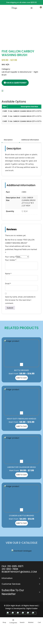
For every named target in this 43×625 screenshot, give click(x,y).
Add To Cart (21, 378)
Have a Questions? (16, 82)
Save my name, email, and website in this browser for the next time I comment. (20, 300)
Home (4, 27)
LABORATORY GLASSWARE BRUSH (21, 467)
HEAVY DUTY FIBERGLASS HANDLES (21, 418)
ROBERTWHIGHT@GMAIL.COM (19, 571)
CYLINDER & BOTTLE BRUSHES (21, 515)
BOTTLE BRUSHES (21, 370)
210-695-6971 (15, 566)
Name (8, 273)
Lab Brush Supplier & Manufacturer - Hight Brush (23, 27)
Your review (10, 260)
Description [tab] (8, 140)
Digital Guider (32, 608)
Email (8, 283)
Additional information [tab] (30, 140)
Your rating (10, 257)
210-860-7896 (10, 569)
